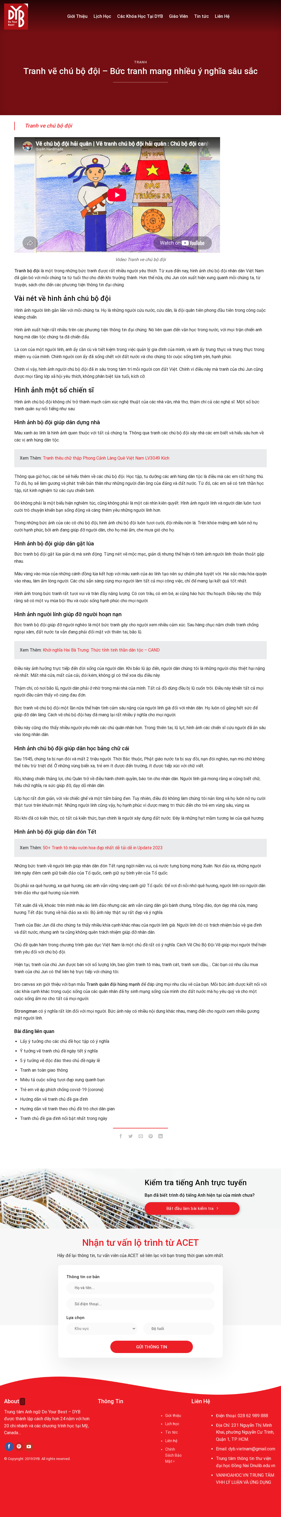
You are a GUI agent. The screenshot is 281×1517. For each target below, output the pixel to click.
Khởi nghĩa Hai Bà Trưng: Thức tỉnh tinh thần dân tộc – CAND (101, 650)
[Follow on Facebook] (9, 1446)
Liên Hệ (222, 16)
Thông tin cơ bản (83, 1276)
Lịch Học (102, 16)
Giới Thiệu (77, 16)
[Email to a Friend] (140, 1137)
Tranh (140, 62)
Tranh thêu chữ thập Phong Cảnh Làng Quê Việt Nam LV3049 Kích (106, 458)
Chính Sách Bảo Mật (173, 1455)
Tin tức (201, 16)
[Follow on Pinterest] (19, 1446)
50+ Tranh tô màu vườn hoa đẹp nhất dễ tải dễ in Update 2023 (103, 847)
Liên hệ (171, 1441)
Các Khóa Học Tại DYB (140, 16)
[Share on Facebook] (120, 1137)
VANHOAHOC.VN (232, 1475)
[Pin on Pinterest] (150, 1137)
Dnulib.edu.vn (262, 1465)
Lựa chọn (75, 1317)
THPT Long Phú (20, 1483)
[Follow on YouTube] (28, 1446)
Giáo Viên (178, 16)
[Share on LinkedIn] (160, 1137)
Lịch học (172, 1424)
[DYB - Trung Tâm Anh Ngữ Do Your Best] (31, 17)
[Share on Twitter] (130, 1137)
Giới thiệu (173, 1415)
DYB (36, 1459)
